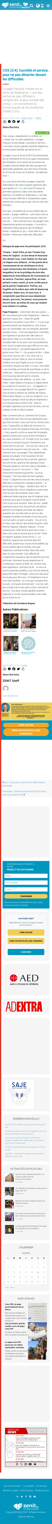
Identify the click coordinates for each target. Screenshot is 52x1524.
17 (44, 1272)
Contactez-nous (42, 1490)
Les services (41, 1486)
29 (32, 1282)
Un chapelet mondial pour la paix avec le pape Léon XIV (31, 1189)
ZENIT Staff (27, 118)
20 (20, 1277)
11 (8, 1272)
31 (44, 1282)
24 (44, 1277)
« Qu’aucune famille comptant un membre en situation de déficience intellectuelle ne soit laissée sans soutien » (24, 1140)
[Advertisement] (26, 37)
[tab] (15, 1431)
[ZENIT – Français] (15, 5)
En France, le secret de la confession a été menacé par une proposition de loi (30, 1215)
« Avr (7, 1287)
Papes (38, 118)
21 (26, 1277)
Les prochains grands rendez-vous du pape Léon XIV (15, 1326)
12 (14, 1272)
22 (32, 1277)
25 (8, 1282)
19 (14, 1277)
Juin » (12, 1287)
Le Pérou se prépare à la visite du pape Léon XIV (23, 1147)
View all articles (10, 695)
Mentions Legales (11, 1490)
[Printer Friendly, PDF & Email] (42, 132)
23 (38, 1277)
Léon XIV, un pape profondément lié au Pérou (14, 1307)
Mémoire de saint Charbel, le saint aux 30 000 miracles (30, 1202)
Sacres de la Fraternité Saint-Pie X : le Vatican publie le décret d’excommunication (29, 1176)
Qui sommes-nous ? (13, 1486)
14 (26, 1272)
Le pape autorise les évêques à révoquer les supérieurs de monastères (31, 1227)
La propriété (28, 1486)
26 (14, 1282)
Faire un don (26, 725)
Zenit (20, 188)
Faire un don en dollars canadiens (26, 732)
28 (26, 1282)
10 (44, 1268)
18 (8, 1277)
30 (38, 1282)
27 (20, 1282)
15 (32, 1272)
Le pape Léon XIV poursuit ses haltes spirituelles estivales (14, 1345)
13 (20, 1272)
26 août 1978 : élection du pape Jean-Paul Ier (22, 1125)
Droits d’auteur (26, 1490)
